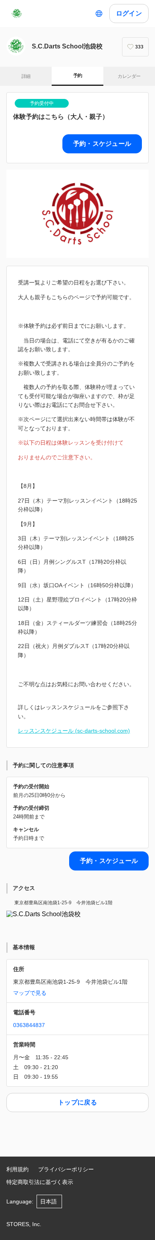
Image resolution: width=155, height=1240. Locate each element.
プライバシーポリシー (66, 1169)
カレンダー (129, 76)
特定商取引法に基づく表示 (39, 1182)
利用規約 (17, 1169)
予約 (77, 75)
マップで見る (29, 993)
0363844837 (29, 1025)
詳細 (26, 76)
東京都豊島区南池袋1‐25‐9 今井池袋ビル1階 (63, 902)
